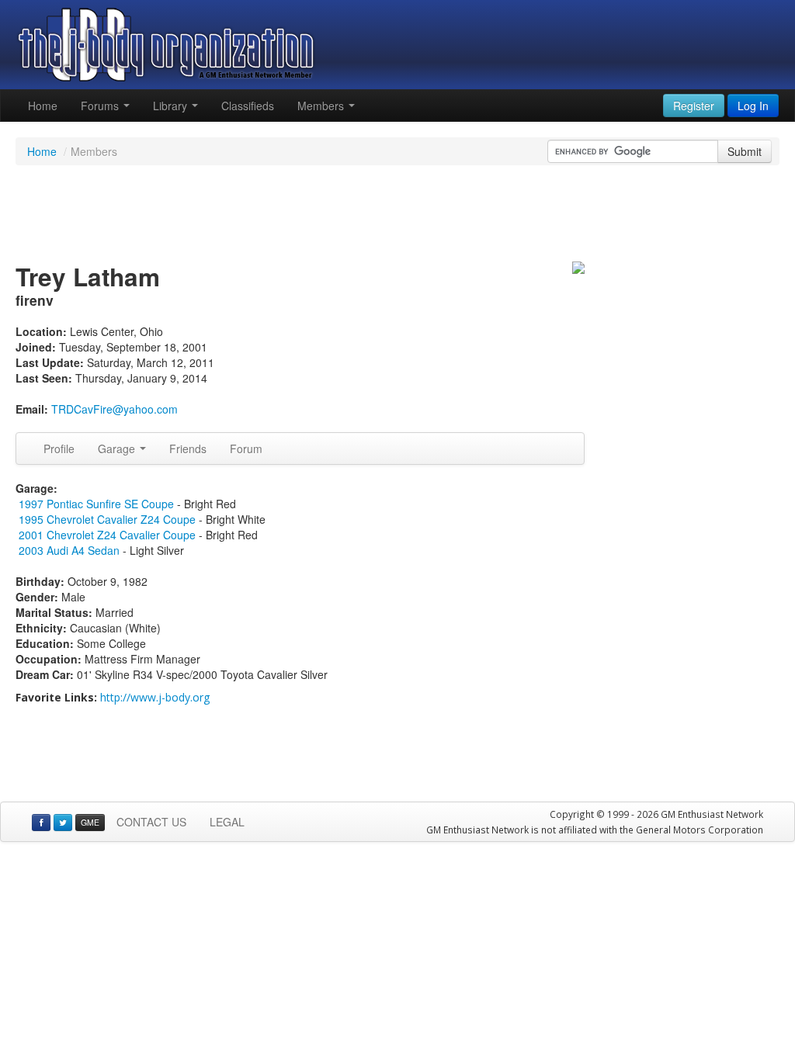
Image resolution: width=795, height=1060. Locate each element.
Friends (188, 448)
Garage (118, 448)
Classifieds (247, 105)
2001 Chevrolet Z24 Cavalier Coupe (107, 534)
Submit (744, 151)
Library (171, 105)
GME (90, 822)
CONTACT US (151, 822)
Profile (59, 448)
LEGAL (227, 822)
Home (42, 105)
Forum (246, 448)
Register (693, 105)
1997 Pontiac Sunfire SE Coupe (96, 503)
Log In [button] (753, 105)
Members (322, 105)
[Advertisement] (397, 216)
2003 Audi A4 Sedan (69, 550)
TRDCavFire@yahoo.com (114, 409)
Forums (101, 105)
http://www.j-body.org (155, 697)
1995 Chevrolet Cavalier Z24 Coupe (107, 519)
